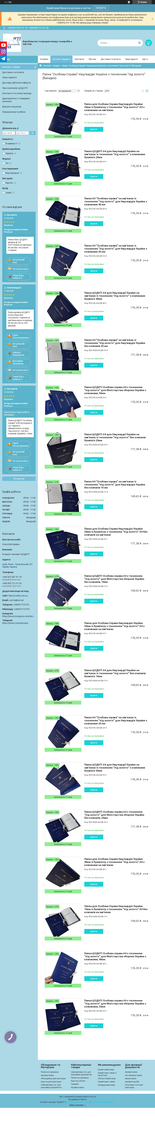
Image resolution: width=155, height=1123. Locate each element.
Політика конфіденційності (103, 1102)
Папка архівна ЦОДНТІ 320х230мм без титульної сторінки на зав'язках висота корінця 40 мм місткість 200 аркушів (20, 319)
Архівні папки (131, 1072)
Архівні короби (132, 1082)
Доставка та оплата (111, 59)
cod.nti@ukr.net (16, 600)
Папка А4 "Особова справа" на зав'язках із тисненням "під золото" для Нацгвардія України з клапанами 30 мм (115, 248)
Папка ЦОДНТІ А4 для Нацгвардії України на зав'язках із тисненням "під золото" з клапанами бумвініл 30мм (114, 767)
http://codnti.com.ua (18, 595)
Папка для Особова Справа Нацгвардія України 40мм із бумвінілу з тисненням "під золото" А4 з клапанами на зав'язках (114, 862)
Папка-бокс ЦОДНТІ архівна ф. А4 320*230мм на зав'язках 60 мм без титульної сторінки (19, 244)
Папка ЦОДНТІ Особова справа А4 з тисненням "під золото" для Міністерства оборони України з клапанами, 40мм (115, 956)
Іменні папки (130, 1078)
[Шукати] (139, 42)
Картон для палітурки (51, 1082)
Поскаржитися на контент (77, 1102)
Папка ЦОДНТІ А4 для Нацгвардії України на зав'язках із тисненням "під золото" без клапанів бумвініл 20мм (115, 437)
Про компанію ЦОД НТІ (15, 88)
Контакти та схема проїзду (16, 93)
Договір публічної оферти (16, 82)
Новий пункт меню (106, 1082)
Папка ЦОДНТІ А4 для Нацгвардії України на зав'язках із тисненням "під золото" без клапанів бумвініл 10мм (115, 673)
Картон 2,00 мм (78, 1081)
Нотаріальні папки (133, 1075)
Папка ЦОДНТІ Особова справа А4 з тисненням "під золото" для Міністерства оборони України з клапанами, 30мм (115, 390)
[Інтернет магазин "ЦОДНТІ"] (12, 42)
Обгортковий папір (107, 1078)
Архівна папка (47, 1075)
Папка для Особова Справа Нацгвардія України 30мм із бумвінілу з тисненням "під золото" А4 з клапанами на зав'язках (114, 626)
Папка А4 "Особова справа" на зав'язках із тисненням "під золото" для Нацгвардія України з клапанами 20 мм (115, 720)
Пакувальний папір (106, 1085)
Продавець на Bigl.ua (77, 1099)
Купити (93, 129)
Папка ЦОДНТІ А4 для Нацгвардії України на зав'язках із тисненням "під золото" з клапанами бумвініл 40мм (114, 295)
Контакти (79, 59)
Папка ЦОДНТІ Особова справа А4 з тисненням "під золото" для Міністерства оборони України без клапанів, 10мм (114, 579)
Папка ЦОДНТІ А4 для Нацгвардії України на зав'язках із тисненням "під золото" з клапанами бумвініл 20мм (114, 154)
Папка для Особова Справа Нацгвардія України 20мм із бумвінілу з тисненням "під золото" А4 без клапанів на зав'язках (115, 531)
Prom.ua (92, 1097)
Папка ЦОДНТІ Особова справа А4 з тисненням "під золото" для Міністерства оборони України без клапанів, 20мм (114, 814)
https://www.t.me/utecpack (15, 623)
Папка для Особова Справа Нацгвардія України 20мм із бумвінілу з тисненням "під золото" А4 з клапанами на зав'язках (114, 107)
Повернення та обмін (13, 112)
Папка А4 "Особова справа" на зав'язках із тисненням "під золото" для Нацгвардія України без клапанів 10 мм (114, 484)
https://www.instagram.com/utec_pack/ (19, 616)
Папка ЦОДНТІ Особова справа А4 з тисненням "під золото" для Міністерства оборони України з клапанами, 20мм (115, 1003)
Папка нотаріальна (49, 1072)
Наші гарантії (131, 59)
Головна (44, 59)
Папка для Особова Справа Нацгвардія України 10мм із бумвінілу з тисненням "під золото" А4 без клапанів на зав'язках (115, 909)
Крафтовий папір (106, 1069)
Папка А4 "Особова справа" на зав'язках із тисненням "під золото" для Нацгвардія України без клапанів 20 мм (114, 343)
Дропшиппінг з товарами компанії (16, 100)
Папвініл (75, 1084)
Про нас (92, 59)
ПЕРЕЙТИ (101, 8)
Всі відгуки (19, 478)
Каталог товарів (61, 59)
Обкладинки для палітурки (53, 1078)
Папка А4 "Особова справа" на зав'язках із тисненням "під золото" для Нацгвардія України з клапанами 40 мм (115, 201)
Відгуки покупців (11, 106)
